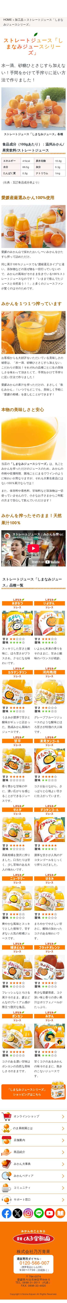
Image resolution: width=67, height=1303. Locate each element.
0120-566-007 (34, 1262)
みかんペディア (23, 1176)
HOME (7, 20)
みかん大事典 (22, 1164)
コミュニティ (22, 1187)
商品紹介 (19, 1152)
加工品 (19, 20)
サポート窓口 (22, 1199)
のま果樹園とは (23, 1128)
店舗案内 (19, 1140)
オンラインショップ (26, 1116)
